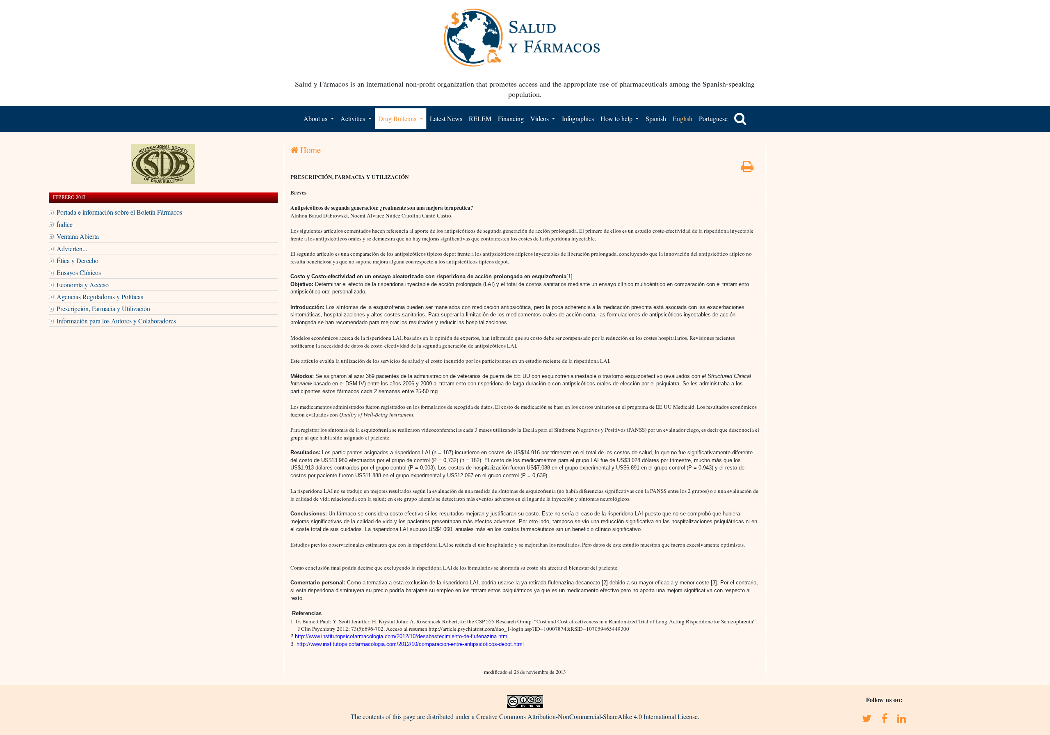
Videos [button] (540, 118)
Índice (65, 224)
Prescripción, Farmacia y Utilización (103, 308)
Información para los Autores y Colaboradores (116, 320)
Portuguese (713, 118)
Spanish (656, 118)
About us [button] (316, 118)
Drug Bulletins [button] (398, 118)
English (682, 118)
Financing (511, 118)
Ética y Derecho (77, 260)
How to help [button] (617, 118)
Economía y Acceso (83, 284)
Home (309, 150)
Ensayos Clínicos (79, 272)
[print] (747, 168)
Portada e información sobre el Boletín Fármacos (119, 212)
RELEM (480, 118)
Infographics (578, 118)
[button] (740, 118)
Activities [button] (353, 118)
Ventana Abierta (78, 236)
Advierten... (72, 248)
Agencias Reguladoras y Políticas (100, 296)
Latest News (446, 118)
